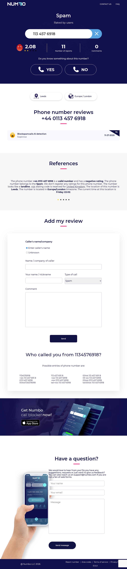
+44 (33, 186)
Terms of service (101, 562)
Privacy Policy (117, 562)
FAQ (118, 4)
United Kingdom (75, 186)
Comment (31, 289)
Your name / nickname (38, 274)
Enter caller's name (39, 248)
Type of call (71, 274)
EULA (95, 566)
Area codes (86, 562)
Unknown (33, 252)
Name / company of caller (39, 260)
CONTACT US (105, 4)
